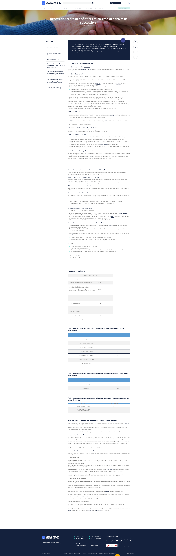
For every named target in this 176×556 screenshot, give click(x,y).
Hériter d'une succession (81, 13)
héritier (80, 170)
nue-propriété (111, 470)
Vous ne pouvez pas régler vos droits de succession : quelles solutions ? (55, 87)
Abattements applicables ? (53, 59)
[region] (78, 3)
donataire (83, 490)
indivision (111, 226)
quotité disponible (104, 145)
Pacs (84, 127)
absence (71, 120)
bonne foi (71, 235)
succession (118, 83)
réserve (90, 143)
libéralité (107, 492)
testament (87, 67)
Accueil (63, 13)
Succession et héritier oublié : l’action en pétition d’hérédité (54, 53)
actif (91, 157)
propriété (112, 116)
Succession (68, 13)
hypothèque (90, 510)
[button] (101, 3)
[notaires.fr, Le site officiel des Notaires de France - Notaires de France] (56, 537)
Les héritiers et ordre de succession (53, 47)
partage (105, 120)
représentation (97, 83)
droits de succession (81, 328)
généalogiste (71, 155)
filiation (112, 216)
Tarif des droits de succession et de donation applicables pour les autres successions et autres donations (55, 81)
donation (89, 69)
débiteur (83, 496)
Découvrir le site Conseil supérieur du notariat (51, 542)
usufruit (87, 116)
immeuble (98, 510)
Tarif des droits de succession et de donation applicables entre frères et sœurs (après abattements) (55, 73)
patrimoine (89, 137)
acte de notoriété (123, 213)
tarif (69, 328)
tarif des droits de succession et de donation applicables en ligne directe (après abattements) (55, 65)
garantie (69, 510)
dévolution (74, 71)
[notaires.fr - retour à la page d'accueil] (51, 3)
